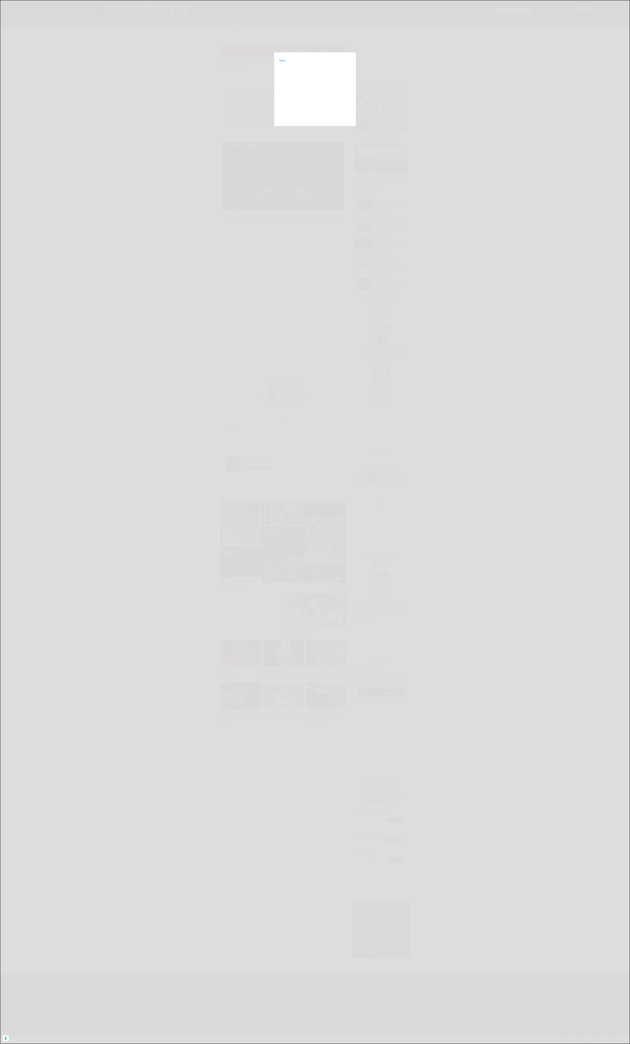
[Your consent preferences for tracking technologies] (6, 1038)
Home (282, 60)
